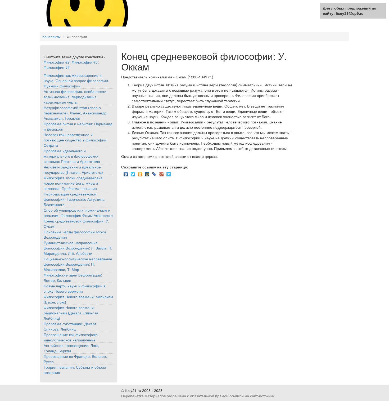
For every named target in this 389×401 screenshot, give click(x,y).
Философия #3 (85, 62)
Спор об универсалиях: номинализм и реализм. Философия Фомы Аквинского (78, 212)
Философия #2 (57, 62)
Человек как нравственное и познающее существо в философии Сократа (75, 140)
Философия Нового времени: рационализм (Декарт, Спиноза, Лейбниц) (71, 313)
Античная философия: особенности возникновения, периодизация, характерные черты (75, 97)
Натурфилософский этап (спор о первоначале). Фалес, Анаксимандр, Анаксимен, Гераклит (75, 113)
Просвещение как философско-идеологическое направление (71, 337)
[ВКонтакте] (126, 173)
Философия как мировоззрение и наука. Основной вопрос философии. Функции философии (76, 80)
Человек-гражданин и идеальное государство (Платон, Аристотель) (73, 169)
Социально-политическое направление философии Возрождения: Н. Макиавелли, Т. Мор (78, 264)
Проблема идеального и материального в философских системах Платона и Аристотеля (72, 156)
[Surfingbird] (168, 173)
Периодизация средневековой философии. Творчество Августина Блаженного (74, 199)
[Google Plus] (161, 173)
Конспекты (51, 36)
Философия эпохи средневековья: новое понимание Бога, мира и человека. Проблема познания (73, 183)
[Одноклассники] (140, 173)
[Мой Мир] (147, 173)
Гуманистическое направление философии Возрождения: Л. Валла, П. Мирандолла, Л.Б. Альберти (78, 248)
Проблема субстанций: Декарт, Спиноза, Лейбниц (70, 326)
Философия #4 (57, 67)
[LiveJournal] (154, 173)
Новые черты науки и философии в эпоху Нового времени (74, 288)
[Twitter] (133, 173)
